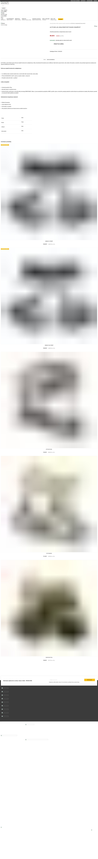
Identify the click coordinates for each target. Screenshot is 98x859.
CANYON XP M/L (49, 657)
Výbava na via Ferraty (78, 730)
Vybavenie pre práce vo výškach (80, 724)
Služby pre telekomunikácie (55, 724)
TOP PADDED (49, 553)
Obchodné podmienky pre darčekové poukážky (83, 737)
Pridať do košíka (59, 43)
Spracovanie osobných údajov (80, 741)
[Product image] (49, 192)
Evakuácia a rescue (54, 730)
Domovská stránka (53, 23)
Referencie (52, 743)
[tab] (44, 59)
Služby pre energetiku (54, 726)
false (22, 117)
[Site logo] (5, 2)
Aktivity (51, 739)
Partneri (51, 741)
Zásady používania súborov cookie (81, 743)
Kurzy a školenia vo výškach (55, 735)
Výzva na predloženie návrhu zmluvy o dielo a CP (60, 745)
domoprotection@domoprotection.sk (31, 736)
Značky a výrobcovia (78, 732)
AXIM (22, 824)
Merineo (18, 824)
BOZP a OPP (52, 737)
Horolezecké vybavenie (79, 728)
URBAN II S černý (49, 241)
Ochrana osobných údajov (75, 682)
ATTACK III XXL (49, 449)
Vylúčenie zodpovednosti (79, 745)
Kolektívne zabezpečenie (55, 732)
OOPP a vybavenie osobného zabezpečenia (63, 23)
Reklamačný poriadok (78, 739)
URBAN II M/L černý (49, 345)
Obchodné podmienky (78, 735)
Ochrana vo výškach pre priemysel (57, 728)
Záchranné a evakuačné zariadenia (81, 726)
